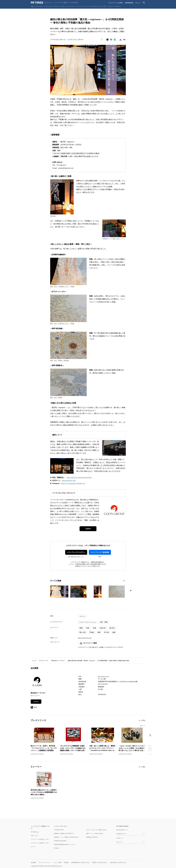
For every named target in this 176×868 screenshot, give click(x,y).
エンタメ (63, 6)
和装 (87, 628)
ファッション (82, 6)
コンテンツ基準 (57, 862)
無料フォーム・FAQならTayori (94, 833)
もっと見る (142, 720)
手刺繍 (91, 632)
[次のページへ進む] (130, 591)
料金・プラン (34, 835)
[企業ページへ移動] (37, 682)
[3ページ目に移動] (125, 580)
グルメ (111, 6)
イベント (82, 616)
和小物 (106, 632)
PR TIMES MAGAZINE (60, 841)
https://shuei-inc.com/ (69, 480)
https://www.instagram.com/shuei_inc (73, 483)
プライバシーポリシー (44, 862)
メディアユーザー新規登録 (100, 552)
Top (32, 6)
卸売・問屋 (104, 622)
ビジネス (104, 6)
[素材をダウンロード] (120, 39)
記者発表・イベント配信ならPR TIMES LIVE (66, 837)
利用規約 (66, 862)
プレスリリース (43, 660)
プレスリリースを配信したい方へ (40, 843)
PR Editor (56, 848)
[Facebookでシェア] (111, 39)
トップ (34, 660)
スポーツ (118, 6)
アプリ (56, 6)
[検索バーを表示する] (144, 2)
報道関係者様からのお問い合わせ (80, 862)
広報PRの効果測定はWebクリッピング (64, 844)
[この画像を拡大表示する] (59, 592)
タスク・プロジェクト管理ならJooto (96, 830)
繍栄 (114, 632)
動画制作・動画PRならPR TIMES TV (64, 833)
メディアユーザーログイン (76, 552)
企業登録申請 (129, 3)
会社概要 (33, 862)
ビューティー (72, 6)
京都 (94, 628)
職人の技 (82, 632)
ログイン (138, 3)
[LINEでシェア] (114, 39)
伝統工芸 (103, 628)
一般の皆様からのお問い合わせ (117, 862)
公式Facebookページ (122, 830)
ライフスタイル (94, 6)
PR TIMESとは (35, 832)
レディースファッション (87, 622)
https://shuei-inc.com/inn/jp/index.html (79, 477)
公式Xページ (119, 838)
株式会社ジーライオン (58, 660)
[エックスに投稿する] (107, 39)
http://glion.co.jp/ (103, 676)
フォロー (36, 701)
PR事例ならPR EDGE (92, 837)
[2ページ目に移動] (124, 580)
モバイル (49, 6)
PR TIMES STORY (59, 830)
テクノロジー (39, 6)
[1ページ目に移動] (123, 580)
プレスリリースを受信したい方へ (40, 839)
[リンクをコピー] (124, 39)
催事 (99, 632)
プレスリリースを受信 (115, 3)
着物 (80, 628)
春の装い (112, 628)
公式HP (88, 529)
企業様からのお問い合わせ (99, 862)
